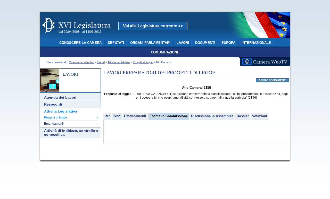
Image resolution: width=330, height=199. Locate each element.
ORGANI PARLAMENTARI (150, 43)
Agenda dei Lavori (60, 97)
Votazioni (259, 116)
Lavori (101, 62)
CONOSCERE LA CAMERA (80, 43)
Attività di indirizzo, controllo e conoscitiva (71, 133)
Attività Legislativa (119, 62)
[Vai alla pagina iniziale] (83, 35)
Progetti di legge (143, 62)
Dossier (243, 116)
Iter (107, 116)
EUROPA (228, 43)
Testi (117, 116)
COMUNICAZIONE (165, 52)
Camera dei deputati (81, 62)
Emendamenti (54, 123)
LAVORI (183, 43)
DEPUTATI (116, 43)
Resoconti (53, 104)
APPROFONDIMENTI (272, 80)
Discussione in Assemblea (212, 116)
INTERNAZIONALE (256, 43)
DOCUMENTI (205, 43)
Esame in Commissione (169, 116)
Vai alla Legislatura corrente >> (153, 26)
